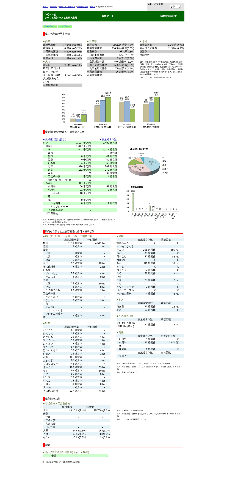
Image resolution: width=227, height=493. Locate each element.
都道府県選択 (82, 7)
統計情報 (53, 7)
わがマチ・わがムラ (67, 7)
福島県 (92, 7)
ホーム (45, 7)
